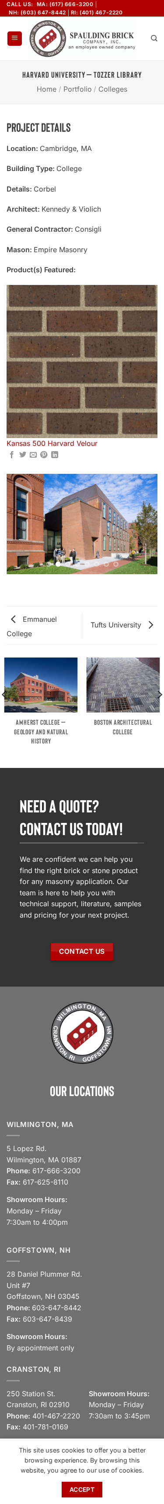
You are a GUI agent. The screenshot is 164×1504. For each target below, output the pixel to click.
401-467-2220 (56, 1415)
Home (46, 89)
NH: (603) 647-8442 (37, 12)
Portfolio (77, 89)
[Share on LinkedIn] (54, 455)
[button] (14, 38)
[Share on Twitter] (22, 455)
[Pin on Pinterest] (43, 455)
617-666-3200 (56, 1170)
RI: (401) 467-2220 (97, 12)
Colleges (112, 89)
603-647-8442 (56, 1307)
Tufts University (117, 624)
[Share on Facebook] (11, 455)
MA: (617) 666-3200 (65, 4)
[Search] (154, 38)
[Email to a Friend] (33, 455)
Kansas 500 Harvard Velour (52, 443)
